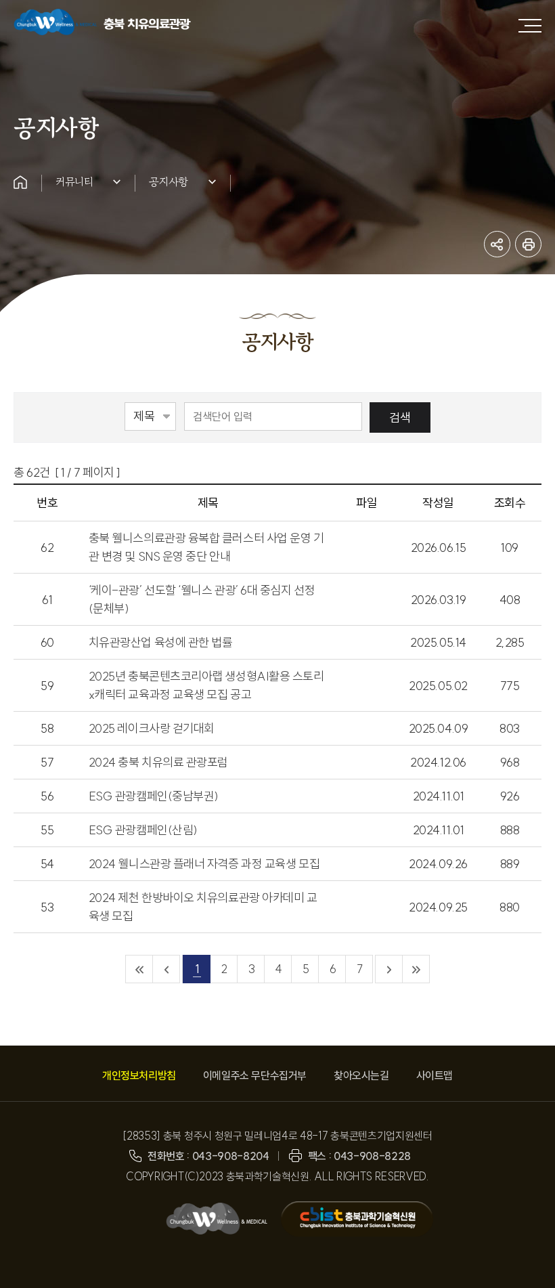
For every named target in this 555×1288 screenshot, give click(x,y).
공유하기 (497, 244)
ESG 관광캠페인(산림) (143, 830)
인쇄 (528, 244)
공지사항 (168, 181)
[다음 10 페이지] (389, 969)
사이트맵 (434, 1075)
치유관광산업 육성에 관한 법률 (161, 642)
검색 (400, 417)
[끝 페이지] (416, 969)
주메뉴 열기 (529, 26)
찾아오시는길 (361, 1075)
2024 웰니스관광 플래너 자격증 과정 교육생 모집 (204, 864)
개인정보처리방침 (139, 1075)
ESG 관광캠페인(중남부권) (154, 796)
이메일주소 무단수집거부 (255, 1075)
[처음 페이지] (139, 969)
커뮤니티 (74, 181)
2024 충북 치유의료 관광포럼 (158, 762)
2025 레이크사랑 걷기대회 (152, 728)
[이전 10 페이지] (166, 969)
